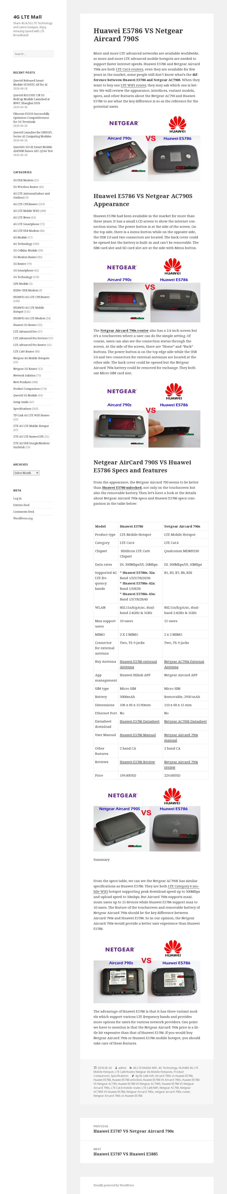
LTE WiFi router (133, 85)
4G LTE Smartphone (26, 224)
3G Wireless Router (25, 187)
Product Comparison (26, 389)
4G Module (20, 237)
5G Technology (22, 277)
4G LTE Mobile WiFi (26, 211)
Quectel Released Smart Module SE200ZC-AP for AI (30, 82)
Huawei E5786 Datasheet (140, 721)
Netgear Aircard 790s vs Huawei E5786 (118, 1096)
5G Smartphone (23, 270)
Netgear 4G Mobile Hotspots (31, 358)
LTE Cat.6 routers (129, 69)
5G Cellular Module (25, 250)
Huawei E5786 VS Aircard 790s (162, 1080)
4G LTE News (21, 217)
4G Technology (22, 244)
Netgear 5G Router (25, 369)
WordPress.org (23, 518)
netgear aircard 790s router (172, 1092)
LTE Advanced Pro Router (29, 345)
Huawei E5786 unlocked (122, 487)
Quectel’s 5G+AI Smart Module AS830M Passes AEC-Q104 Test (33, 149)
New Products (22, 382)
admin (122, 1068)
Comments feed (23, 512)
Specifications (22, 409)
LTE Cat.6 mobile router (125, 1088)
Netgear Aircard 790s (140, 1092)
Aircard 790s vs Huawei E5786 (174, 1076)
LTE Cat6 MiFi (150, 1088)
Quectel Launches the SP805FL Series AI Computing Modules (32, 134)
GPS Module (21, 284)
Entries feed (21, 505)
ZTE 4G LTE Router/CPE (28, 436)
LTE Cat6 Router (23, 351)
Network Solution (24, 375)
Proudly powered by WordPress (114, 1185)
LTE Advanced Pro (25, 331)
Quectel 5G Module (25, 395)
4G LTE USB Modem (26, 231)
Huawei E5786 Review (137, 762)
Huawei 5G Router (25, 325)
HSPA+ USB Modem (25, 290)
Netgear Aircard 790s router (124, 330)
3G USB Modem (23, 180)
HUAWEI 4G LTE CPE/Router (31, 297)
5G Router (19, 264)
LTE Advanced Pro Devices (30, 338)
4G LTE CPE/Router (25, 204)
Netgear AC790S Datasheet (185, 721)
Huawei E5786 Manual (138, 734)
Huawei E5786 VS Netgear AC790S (139, 1084)
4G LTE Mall (27, 16)
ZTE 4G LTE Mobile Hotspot (31, 426)
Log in (17, 498)
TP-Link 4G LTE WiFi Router (31, 415)
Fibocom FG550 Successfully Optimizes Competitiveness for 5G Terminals (31, 118)
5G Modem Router (25, 257)
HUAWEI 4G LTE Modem (29, 318)
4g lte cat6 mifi (144, 1076)
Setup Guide (21, 402)
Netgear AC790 (169, 1088)
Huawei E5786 (102, 1080)
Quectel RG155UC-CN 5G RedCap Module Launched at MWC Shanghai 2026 (31, 99)
